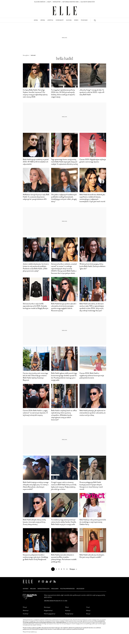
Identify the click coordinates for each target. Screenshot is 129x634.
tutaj (36, 631)
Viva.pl (88, 607)
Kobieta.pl (67, 610)
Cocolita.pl (25, 614)
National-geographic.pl (49, 614)
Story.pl (88, 614)
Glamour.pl (25, 610)
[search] (94, 20)
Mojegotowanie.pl (48, 610)
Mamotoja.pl (47, 607)
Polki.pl (67, 607)
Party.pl (25, 607)
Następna (72, 569)
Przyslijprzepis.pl (69, 614)
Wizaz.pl (88, 610)
